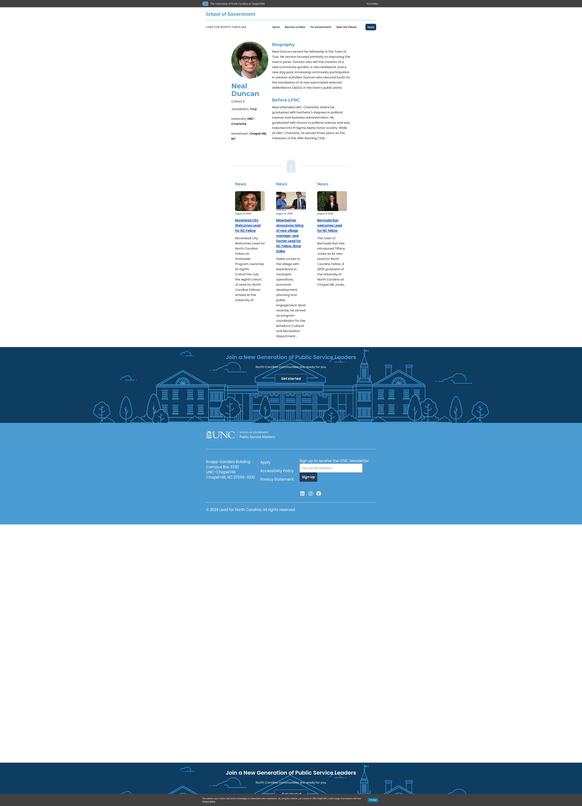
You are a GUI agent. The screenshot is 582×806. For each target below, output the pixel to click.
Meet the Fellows (346, 27)
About (276, 27)
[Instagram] (310, 493)
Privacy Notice (208, 801)
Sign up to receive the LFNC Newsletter (334, 460)
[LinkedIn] (302, 493)
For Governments (320, 27)
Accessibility (372, 3)
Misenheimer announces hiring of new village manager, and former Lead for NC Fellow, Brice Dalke (289, 235)
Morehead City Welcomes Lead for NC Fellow (248, 225)
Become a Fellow (295, 27)
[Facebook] (318, 493)
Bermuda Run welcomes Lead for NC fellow (329, 225)
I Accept (373, 800)
